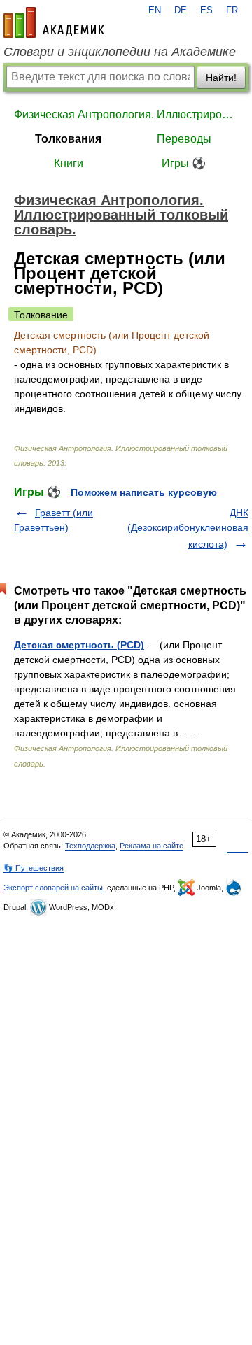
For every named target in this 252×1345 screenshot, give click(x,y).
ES (206, 10)
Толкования (68, 139)
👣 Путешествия (34, 868)
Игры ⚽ (184, 163)
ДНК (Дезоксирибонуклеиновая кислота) (187, 528)
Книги (68, 163)
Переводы (184, 139)
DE (180, 10)
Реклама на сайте (151, 845)
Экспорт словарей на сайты (53, 887)
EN (154, 10)
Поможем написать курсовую (144, 492)
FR (232, 10)
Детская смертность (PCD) (79, 644)
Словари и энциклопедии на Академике (120, 52)
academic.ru (54, 22)
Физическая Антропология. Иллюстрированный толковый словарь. (126, 114)
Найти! (221, 77)
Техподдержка (90, 845)
